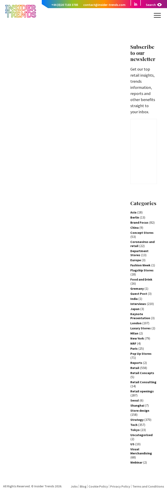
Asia (133, 212)
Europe (135, 260)
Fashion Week (140, 265)
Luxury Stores (140, 328)
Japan (135, 309)
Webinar (136, 462)
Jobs (74, 486)
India (134, 299)
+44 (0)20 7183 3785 (64, 5)
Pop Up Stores (141, 354)
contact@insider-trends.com (104, 5)
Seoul (134, 400)
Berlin (134, 217)
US (132, 444)
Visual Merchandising (141, 451)
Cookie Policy (98, 486)
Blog (83, 486)
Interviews (138, 304)
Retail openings (142, 391)
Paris (134, 348)
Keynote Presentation (140, 316)
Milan (134, 333)
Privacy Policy (120, 486)
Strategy (137, 420)
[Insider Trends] (20, 17)
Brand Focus (139, 222)
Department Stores (139, 253)
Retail (134, 368)
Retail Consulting (143, 382)
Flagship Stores (142, 270)
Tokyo (135, 430)
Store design (139, 410)
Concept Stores (142, 233)
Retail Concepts (142, 373)
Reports (136, 363)
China (134, 227)
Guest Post (138, 294)
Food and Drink (141, 279)
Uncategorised (141, 435)
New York (137, 338)
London (136, 323)
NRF (133, 343)
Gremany (137, 288)
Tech (133, 425)
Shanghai (137, 405)
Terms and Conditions (148, 486)
